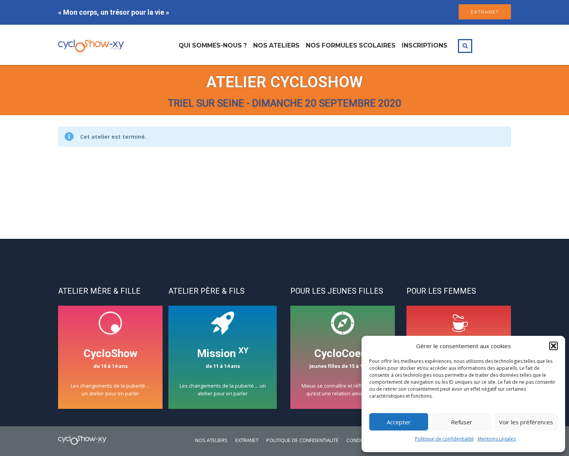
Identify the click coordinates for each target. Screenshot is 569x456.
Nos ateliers (276, 45)
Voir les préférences (526, 422)
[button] (553, 346)
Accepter (399, 422)
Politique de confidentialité (444, 439)
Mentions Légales (497, 439)
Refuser (461, 422)
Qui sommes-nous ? (212, 45)
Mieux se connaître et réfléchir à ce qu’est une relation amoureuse (343, 372)
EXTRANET (485, 12)
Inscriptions (424, 45)
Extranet (247, 440)
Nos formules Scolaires (351, 45)
